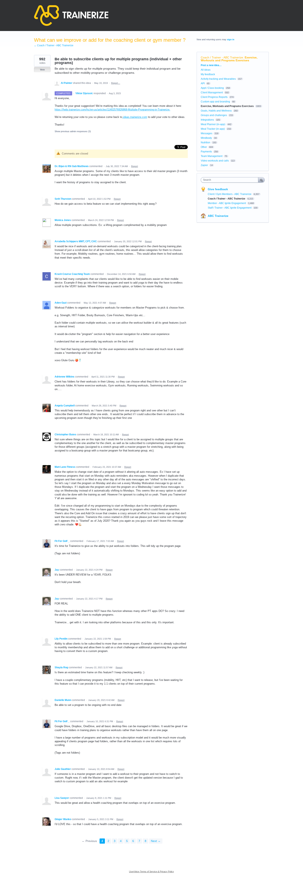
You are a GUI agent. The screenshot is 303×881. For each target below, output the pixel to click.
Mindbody (206, 138)
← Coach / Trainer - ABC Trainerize (53, 45)
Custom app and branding (215, 101)
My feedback (208, 74)
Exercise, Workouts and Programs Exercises (229, 59)
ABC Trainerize (218, 215)
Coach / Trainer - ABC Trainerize (222, 57)
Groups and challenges (214, 115)
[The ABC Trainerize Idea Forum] (71, 15)
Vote (42, 69)
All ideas (205, 69)
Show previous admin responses (73, 131)
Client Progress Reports (214, 97)
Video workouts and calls (215, 160)
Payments (206, 151)
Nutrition (205, 142)
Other (204, 147)
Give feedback (218, 189)
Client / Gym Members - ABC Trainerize (230, 194)
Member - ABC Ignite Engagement (227, 203)
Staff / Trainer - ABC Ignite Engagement (230, 207)
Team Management (211, 156)
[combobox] (230, 179)
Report (134, 166)
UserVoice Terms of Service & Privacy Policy (151, 871)
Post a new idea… (211, 65)
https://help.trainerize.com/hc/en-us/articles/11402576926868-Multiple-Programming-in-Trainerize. (112, 109)
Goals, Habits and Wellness (216, 110)
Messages (206, 133)
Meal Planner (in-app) (213, 124)
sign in (230, 39)
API (203, 83)
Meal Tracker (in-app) (213, 128)
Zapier (204, 165)
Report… (115, 83)
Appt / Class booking (212, 88)
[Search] (261, 179)
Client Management (212, 92)
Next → (156, 841)
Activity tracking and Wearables (218, 78)
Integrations (207, 119)
